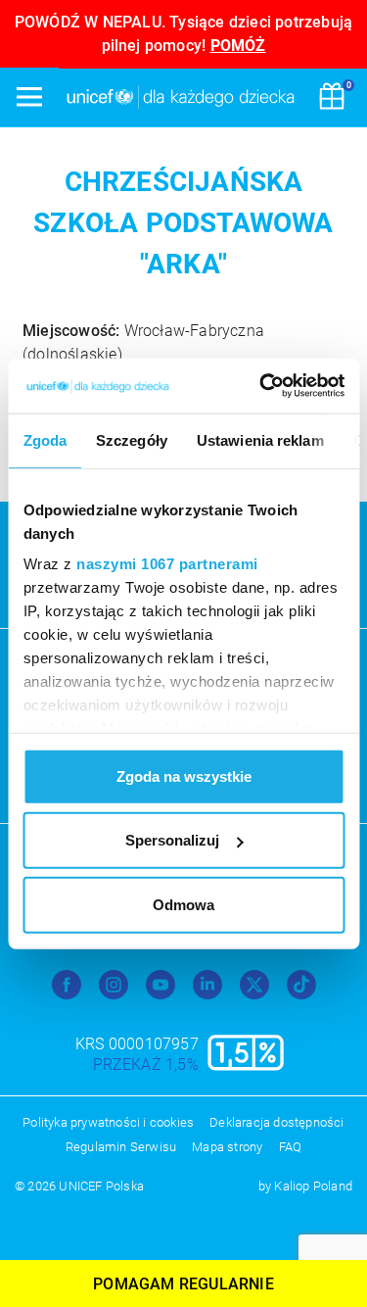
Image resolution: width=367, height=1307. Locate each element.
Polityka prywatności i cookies (108, 1122)
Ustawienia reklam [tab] (259, 439)
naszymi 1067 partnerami (167, 564)
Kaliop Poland (313, 1186)
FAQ (290, 1146)
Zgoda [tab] (45, 439)
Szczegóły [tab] (131, 439)
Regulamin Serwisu (121, 1146)
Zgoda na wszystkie (184, 775)
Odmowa (183, 904)
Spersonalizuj (172, 840)
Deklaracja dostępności (276, 1122)
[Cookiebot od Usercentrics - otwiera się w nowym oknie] (261, 386)
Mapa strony (227, 1146)
